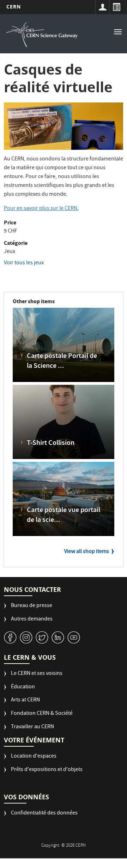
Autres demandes (32, 620)
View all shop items (86, 552)
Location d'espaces (33, 757)
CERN (13, 6)
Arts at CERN (25, 700)
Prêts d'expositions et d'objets (47, 770)
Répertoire (116, 7)
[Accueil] (42, 34)
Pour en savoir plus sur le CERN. (41, 209)
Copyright (50, 845)
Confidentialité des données (44, 814)
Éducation (23, 687)
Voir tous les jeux (24, 263)
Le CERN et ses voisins (36, 674)
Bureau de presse (31, 606)
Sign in (102, 7)
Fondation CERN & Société (42, 714)
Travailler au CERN (32, 727)
